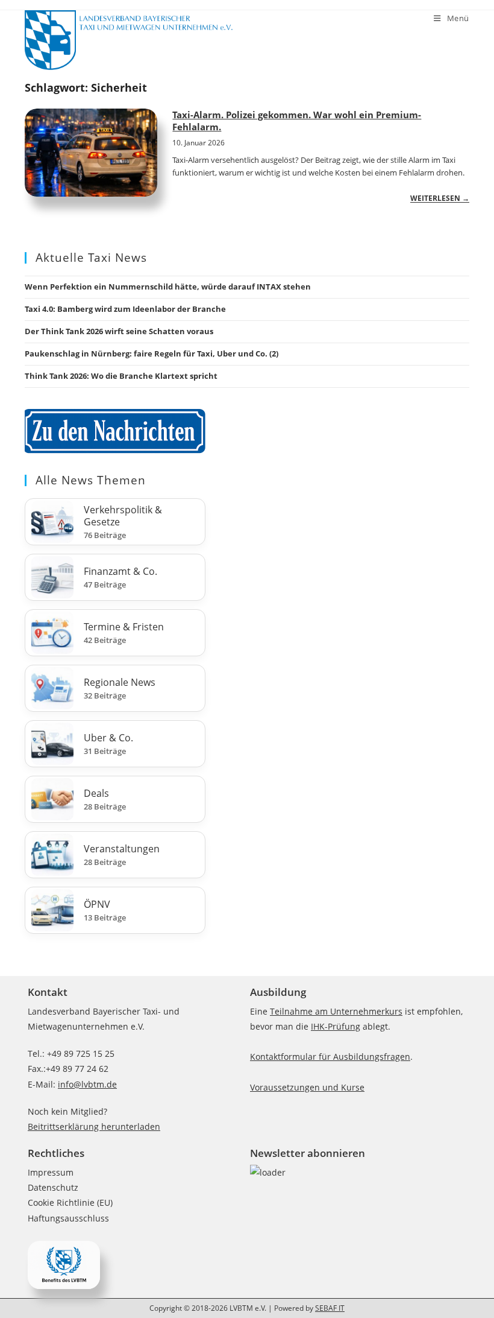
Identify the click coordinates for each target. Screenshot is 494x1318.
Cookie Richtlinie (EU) (70, 1202)
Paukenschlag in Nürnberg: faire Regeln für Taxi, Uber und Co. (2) (151, 353)
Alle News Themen (91, 480)
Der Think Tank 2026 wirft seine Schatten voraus (119, 331)
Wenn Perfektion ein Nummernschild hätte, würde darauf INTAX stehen (168, 286)
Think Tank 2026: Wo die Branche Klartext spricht (121, 375)
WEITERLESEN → (439, 198)
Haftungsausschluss (68, 1218)
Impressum (50, 1172)
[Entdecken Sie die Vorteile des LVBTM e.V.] (64, 1264)
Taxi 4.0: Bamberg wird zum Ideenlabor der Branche (125, 308)
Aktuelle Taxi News (91, 257)
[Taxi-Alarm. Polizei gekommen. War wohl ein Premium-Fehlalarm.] (91, 153)
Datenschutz (53, 1187)
